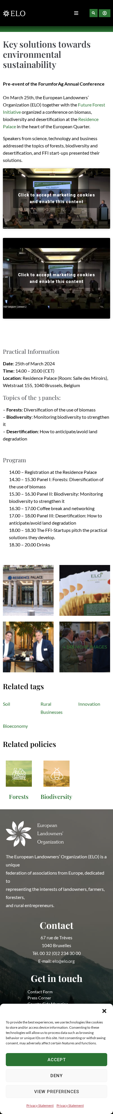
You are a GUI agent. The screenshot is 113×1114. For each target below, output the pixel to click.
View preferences (56, 1091)
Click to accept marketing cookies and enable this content (56, 198)
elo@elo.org (63, 961)
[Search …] (94, 13)
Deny (56, 1075)
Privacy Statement (40, 1105)
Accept (57, 1059)
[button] (104, 1011)
